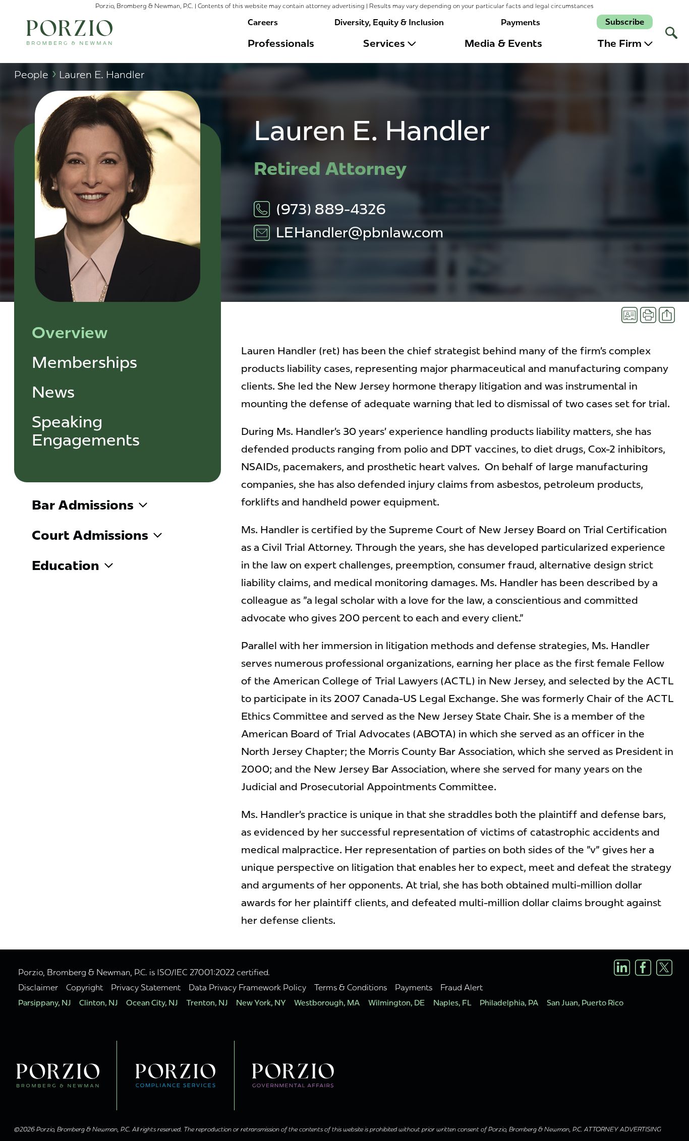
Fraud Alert (461, 987)
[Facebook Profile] (643, 968)
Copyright (84, 987)
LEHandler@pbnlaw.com (359, 232)
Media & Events (503, 43)
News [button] (53, 392)
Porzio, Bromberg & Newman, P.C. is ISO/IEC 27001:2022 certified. (144, 972)
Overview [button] (70, 333)
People (35, 74)
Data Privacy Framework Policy (247, 987)
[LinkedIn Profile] (622, 968)
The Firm (619, 43)
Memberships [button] (84, 362)
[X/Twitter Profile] (664, 968)
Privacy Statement (146, 987)
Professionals (281, 43)
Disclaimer (38, 987)
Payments (520, 22)
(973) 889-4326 (331, 209)
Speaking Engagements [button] (86, 431)
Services (384, 43)
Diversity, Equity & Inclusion (389, 22)
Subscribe (624, 22)
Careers (263, 22)
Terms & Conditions (350, 987)
